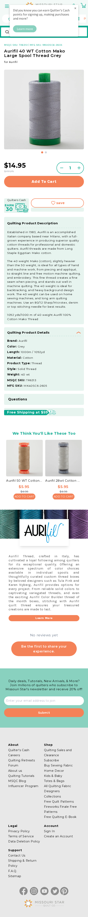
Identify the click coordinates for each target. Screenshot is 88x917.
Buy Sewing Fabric (58, 765)
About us (15, 771)
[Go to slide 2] (46, 152)
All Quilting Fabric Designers (57, 788)
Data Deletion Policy (24, 841)
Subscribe (51, 760)
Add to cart (44, 181)
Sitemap (14, 876)
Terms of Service (21, 836)
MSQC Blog (17, 781)
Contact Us (16, 855)
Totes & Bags (54, 781)
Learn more (25, 29)
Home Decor (54, 771)
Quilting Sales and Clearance (58, 752)
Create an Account (58, 836)
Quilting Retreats (21, 760)
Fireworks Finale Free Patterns (60, 809)
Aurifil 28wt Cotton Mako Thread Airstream (63, 481)
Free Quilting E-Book (60, 817)
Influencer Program (23, 786)
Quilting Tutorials (21, 776)
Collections (52, 796)
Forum (13, 765)
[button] (7, 6)
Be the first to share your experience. (44, 648)
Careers (14, 755)
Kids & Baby (53, 776)
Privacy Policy (19, 831)
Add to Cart (25, 496)
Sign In (49, 831)
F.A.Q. (12, 871)
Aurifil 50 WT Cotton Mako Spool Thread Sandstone (24, 481)
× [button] (75, 8)
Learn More (44, 618)
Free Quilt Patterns (59, 801)
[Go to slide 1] (42, 152)
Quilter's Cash (18, 750)
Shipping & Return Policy (22, 863)
